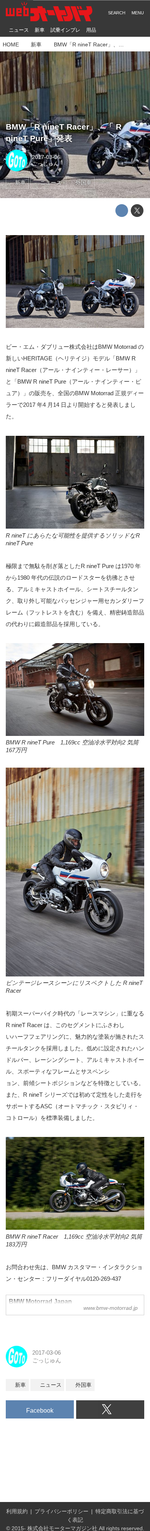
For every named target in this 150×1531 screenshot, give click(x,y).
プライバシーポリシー (61, 1511)
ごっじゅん (45, 164)
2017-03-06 (46, 157)
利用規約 (17, 1511)
